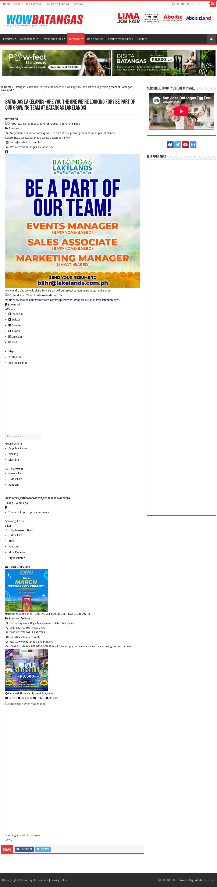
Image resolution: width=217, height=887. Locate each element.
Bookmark (13, 304)
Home (6, 3)
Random (13, 484)
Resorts (53, 698)
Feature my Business (57, 3)
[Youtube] (183, 4)
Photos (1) (14, 357)
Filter (8, 525)
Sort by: (14, 468)
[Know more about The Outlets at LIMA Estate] (163, 17)
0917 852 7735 (36, 627)
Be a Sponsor (33, 3)
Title (11, 540)
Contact (78, 3)
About (17, 3)
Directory (74, 38)
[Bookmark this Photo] (6, 507)
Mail (14, 342)
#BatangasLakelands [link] (82, 299)
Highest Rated (16, 558)
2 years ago (21, 502)
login (23, 512)
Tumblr (15, 331)
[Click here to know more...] (108, 62)
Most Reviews (16, 552)
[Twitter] (178, 4)
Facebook (17, 313)
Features (8, 38)
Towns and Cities (52, 38)
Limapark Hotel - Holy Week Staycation (31, 693)
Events (28, 618)
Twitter (15, 319)
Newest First (15, 473)
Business (13, 128)
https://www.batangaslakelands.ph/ (31, 147)
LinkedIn (16, 336)
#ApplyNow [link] (62, 299)
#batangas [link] (113, 299)
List (10, 566)
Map (11, 351)
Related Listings (17, 362)
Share (11, 309)
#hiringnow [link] (12, 299)
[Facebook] (173, 4)
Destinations (27, 38)
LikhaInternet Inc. (204, 880)
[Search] (213, 4)
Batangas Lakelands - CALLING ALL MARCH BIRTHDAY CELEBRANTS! (49, 613)
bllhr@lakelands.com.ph (47, 295)
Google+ (16, 325)
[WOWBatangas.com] (44, 20)
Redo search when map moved (27, 703)
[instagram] (187, 4)
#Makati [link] (101, 299)
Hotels (40, 698)
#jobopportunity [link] (44, 299)
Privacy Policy (59, 880)
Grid (19, 566)
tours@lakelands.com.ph (25, 142)
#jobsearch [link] (27, 299)
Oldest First (15, 479)
